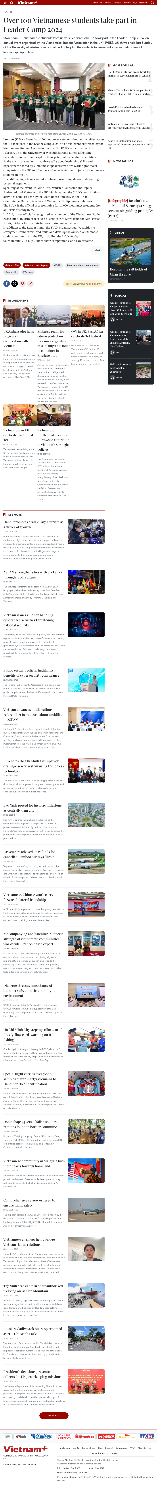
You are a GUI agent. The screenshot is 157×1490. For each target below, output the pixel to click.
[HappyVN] (117, 1436)
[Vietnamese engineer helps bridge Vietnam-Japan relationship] (86, 1249)
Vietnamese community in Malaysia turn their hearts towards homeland (34, 1163)
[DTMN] (74, 1436)
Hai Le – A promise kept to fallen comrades (120, 368)
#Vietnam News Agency (36, 265)
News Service (144, 1447)
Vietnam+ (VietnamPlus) (27, 2)
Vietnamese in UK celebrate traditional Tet (18, 435)
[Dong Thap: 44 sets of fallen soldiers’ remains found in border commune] (86, 1131)
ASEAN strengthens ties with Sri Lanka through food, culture (32, 574)
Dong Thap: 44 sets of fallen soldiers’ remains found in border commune (30, 1124)
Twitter (14, 283)
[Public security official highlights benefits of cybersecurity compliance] (86, 680)
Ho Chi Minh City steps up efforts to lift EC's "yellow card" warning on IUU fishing (33, 1034)
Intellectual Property (69, 1447)
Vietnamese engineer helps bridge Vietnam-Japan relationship (29, 1242)
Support (109, 1447)
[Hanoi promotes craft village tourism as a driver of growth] (86, 531)
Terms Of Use (88, 1447)
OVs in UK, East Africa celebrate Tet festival (87, 333)
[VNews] (150, 1436)
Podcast (121, 295)
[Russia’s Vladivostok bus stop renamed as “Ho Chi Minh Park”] (86, 1338)
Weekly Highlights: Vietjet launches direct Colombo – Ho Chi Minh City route (121, 308)
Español (127, 2)
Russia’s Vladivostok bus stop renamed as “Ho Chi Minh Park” (32, 1331)
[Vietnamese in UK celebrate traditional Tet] (20, 415)
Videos (119, 232)
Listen (119, 319)
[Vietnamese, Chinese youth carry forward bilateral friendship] (86, 904)
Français (117, 2)
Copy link (30, 283)
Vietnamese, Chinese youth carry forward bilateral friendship (28, 897)
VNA (132, 1447)
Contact (114, 1452)
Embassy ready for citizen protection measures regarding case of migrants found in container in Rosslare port (54, 343)
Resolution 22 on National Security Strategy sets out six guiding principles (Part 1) (130, 208)
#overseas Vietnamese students (82, 265)
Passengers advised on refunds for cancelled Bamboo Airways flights (29, 854)
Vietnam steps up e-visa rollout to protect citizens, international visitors (129, 125)
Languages (121, 1447)
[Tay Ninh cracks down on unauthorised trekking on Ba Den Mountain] (86, 1295)
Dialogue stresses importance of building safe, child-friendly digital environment (29, 990)
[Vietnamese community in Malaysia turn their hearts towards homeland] (86, 1170)
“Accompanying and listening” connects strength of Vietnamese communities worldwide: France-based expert (33, 938)
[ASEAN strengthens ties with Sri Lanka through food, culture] (86, 582)
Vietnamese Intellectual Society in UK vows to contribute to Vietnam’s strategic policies (53, 439)
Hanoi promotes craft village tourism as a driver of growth (33, 524)
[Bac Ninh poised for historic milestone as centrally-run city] (86, 815)
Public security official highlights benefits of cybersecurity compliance (31, 672)
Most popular (123, 65)
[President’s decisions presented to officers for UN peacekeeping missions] (86, 1381)
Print (22, 283)
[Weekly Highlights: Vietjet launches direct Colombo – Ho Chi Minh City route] (143, 308)
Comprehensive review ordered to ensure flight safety (29, 1202)
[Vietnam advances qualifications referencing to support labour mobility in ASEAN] (86, 719)
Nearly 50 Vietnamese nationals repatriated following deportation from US (129, 144)
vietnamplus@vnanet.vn (76, 1472)
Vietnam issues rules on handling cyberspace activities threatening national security (28, 620)
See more (15, 514)
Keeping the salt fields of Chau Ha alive (128, 271)
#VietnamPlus (12, 265)
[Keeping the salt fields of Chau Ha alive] (130, 251)
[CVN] (53, 1436)
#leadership (11, 272)
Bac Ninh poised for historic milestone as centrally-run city (32, 808)
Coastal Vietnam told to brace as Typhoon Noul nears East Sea (125, 108)
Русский (143, 3)
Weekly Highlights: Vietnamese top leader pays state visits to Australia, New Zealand (120, 339)
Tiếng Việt (97, 2)
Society (8, 11)
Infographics (123, 161)
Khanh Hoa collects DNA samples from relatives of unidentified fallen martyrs (129, 92)
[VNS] (31, 1436)
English (108, 2)
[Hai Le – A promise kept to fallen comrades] (143, 370)
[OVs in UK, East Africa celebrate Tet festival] (88, 316)
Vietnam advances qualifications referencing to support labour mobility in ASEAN (32, 714)
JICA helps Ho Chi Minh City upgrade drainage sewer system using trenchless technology (33, 766)
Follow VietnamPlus (75, 283)
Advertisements (99, 1452)
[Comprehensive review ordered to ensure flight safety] (86, 1210)
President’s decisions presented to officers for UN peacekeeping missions (32, 1374)
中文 (135, 3)
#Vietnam (28, 272)
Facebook (6, 283)
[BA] (96, 1436)
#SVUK (57, 265)
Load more (54, 1415)
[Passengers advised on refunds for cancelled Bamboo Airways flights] (86, 861)
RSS (100, 1447)
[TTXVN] (137, 1436)
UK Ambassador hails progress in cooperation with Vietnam (18, 338)
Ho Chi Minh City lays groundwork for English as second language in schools (129, 73)
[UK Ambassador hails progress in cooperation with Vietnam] (20, 316)
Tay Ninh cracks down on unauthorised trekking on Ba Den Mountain (33, 1288)
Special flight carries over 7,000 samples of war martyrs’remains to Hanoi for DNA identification (29, 1079)
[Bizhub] (10, 1436)
